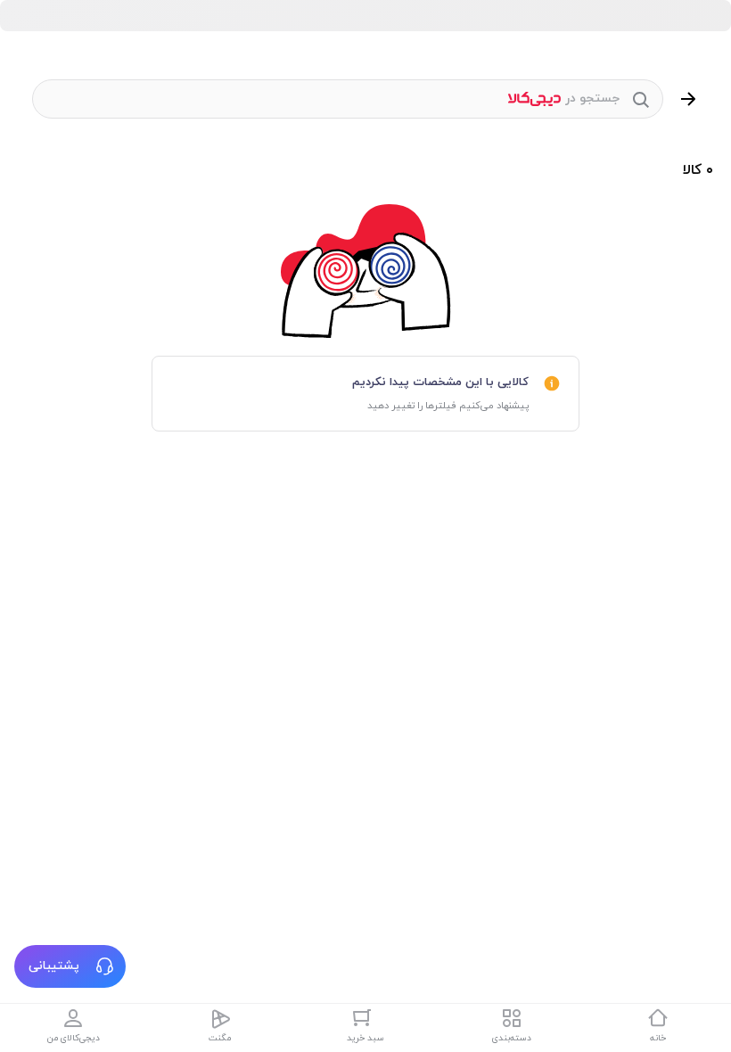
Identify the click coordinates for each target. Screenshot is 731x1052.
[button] (70, 966)
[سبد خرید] (365, 1018)
